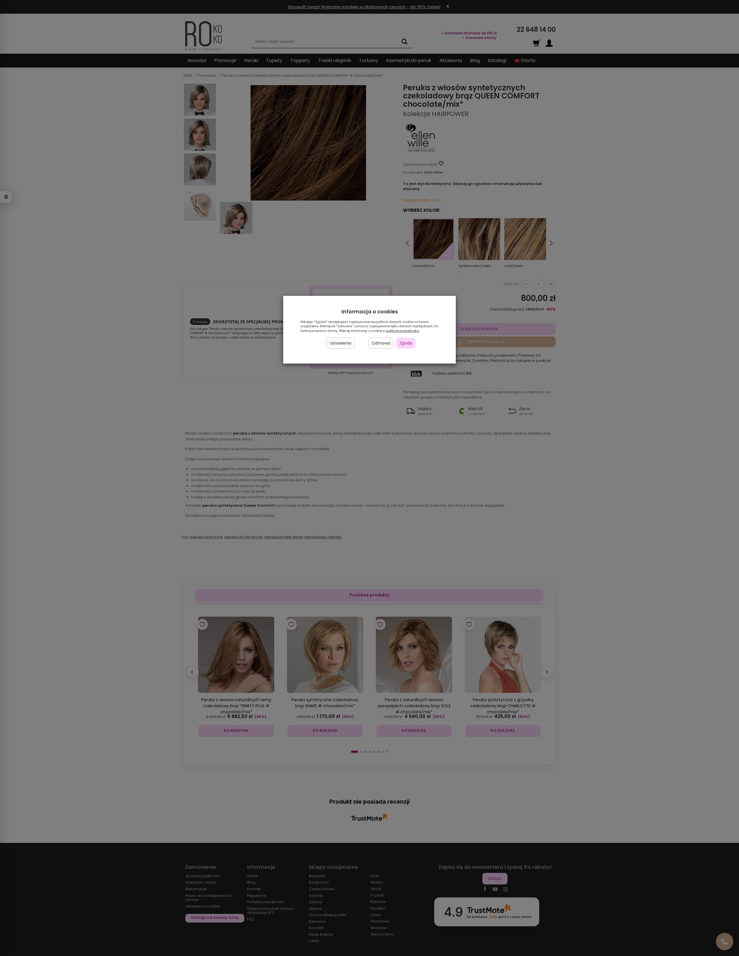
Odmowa (381, 343)
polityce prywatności (402, 330)
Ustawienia (340, 343)
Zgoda (406, 343)
